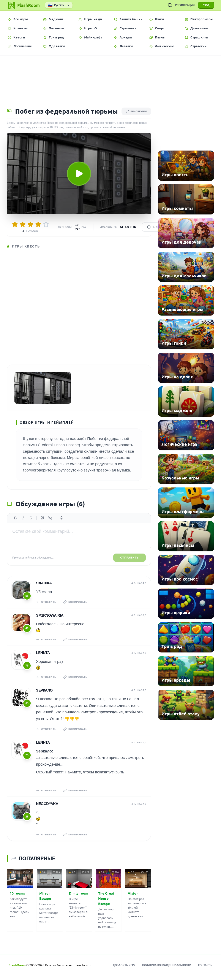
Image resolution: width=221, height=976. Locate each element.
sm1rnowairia (49, 615)
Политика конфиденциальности (166, 965)
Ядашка (44, 583)
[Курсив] (23, 518)
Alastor (128, 227)
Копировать (77, 602)
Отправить (129, 557)
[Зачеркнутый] (31, 518)
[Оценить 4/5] (38, 224)
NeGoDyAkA (47, 804)
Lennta (43, 653)
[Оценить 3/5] (30, 224)
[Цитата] (42, 518)
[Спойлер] (50, 518)
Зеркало (44, 690)
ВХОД (206, 5)
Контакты (205, 965)
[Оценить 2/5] (22, 224)
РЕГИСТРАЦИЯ (185, 5)
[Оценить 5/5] (46, 224)
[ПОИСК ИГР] (170, 5)
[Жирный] (15, 518)
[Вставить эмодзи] (61, 518)
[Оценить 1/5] (14, 224)
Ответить (48, 602)
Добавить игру (124, 965)
